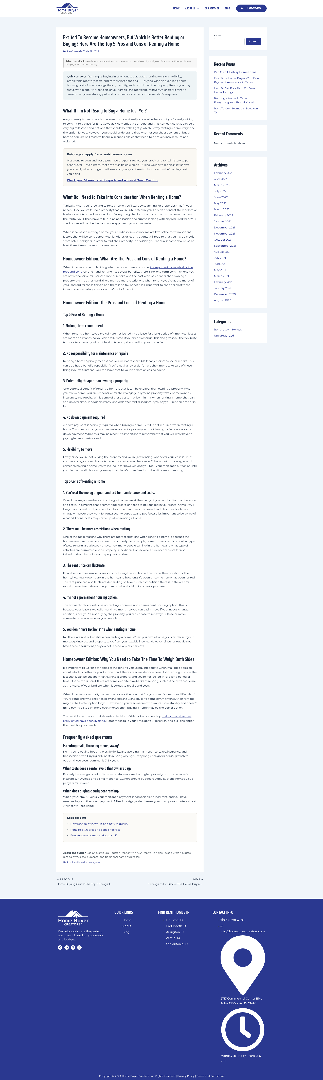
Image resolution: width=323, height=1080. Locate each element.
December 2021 (224, 227)
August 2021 (222, 251)
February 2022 (223, 215)
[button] (251, 8)
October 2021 (223, 239)
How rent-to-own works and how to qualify (99, 823)
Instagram (94, 862)
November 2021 (224, 233)
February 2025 (223, 173)
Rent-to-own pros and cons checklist (95, 829)
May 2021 (220, 270)
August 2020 (222, 300)
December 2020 (225, 294)
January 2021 (222, 288)
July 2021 (220, 257)
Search (218, 35)
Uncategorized (224, 335)
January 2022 (223, 221)
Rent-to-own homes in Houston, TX (94, 835)
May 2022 (220, 203)
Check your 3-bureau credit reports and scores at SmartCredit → (112, 180)
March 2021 (221, 276)
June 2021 (220, 263)
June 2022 (221, 197)
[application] (197, 8)
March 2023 (221, 185)
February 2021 (223, 282)
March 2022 (221, 209)
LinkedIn (82, 862)
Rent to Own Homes (228, 329)
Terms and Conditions (210, 1076)
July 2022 (220, 191)
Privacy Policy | (186, 1076)
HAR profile (69, 862)
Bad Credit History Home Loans (235, 72)
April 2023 (220, 179)
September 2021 (225, 245)
